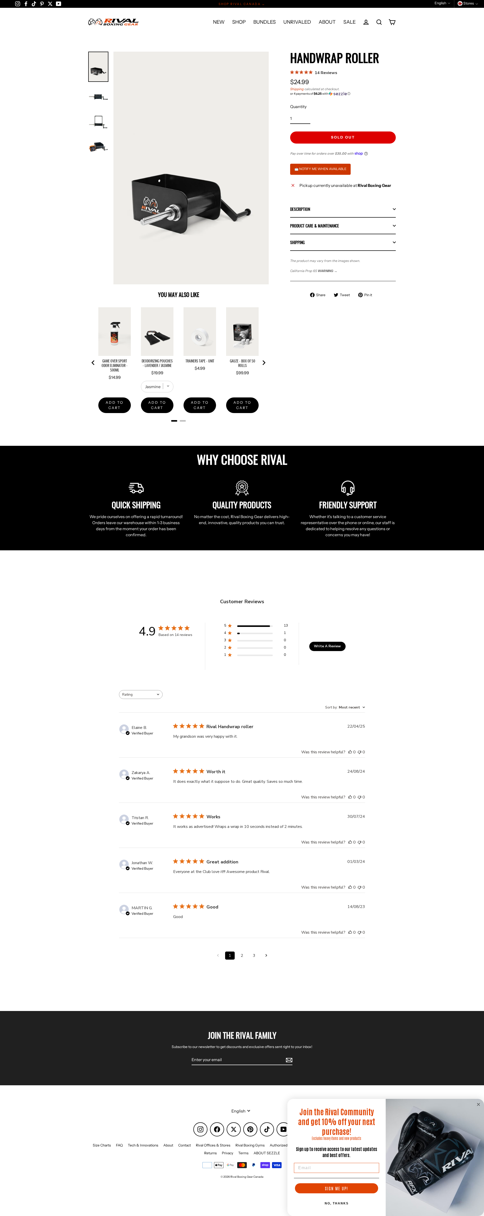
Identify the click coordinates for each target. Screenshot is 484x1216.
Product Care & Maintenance (314, 226)
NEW (219, 22)
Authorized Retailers (286, 1145)
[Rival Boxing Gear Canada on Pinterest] (41, 3)
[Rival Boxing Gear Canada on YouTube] (58, 3)
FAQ (119, 1145)
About (168, 1145)
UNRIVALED (297, 22)
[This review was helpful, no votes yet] (350, 752)
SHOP (239, 22)
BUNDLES (264, 22)
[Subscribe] (288, 1060)
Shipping (297, 89)
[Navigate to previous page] (218, 956)
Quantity (298, 106)
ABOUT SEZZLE (267, 1153)
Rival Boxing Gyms (250, 1145)
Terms (243, 1153)
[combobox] (141, 694)
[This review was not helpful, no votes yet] (359, 752)
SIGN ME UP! (336, 1188)
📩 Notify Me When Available (320, 169)
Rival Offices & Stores (213, 1145)
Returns (210, 1153)
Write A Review (327, 646)
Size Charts (102, 1145)
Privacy (227, 1153)
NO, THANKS (337, 1203)
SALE (349, 22)
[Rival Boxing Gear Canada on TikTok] (34, 3)
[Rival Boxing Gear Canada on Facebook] (25, 3)
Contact (184, 1145)
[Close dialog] (478, 1104)
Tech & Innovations (143, 1145)
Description (300, 209)
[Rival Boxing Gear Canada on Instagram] (17, 3)
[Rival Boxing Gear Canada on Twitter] (50, 3)
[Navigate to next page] (266, 956)
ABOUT (327, 22)
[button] (343, 93)
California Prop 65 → (313, 271)
